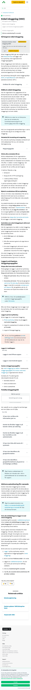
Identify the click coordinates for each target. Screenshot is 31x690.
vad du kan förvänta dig (11, 283)
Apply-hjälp (4, 656)
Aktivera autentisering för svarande (11, 33)
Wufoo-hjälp (5, 654)
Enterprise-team (8, 56)
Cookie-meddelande (17, 678)
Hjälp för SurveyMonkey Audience (10, 651)
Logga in (5, 51)
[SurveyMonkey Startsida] (3, 2)
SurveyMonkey (5, 635)
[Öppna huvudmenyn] (27, 2)
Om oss (4, 637)
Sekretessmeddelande (6, 678)
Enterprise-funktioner (8, 12)
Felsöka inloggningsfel (8, 30)
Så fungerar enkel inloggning (9, 21)
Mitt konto (11, 301)
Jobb (3, 638)
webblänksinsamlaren (24, 520)
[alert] (15, 339)
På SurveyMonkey (9, 320)
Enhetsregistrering (10, 598)
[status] (15, 46)
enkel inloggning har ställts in (12, 368)
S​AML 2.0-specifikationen (8, 77)
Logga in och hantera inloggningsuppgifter (13, 26)
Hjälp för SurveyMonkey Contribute (10, 652)
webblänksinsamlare (16, 561)
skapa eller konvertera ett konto (19, 217)
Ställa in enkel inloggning (8, 24)
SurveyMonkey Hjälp (6, 646)
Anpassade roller (9, 615)
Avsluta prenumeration (7, 663)
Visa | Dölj (4, 350)
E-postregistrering (6, 666)
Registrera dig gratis (18, 2)
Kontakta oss (5, 664)
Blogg (3, 640)
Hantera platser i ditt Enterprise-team (14, 607)
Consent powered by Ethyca (23, 688)
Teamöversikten (20, 207)
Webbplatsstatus (6, 661)
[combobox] (6, 629)
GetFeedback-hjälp (6, 647)
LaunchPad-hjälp (6, 649)
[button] (15, 84)
